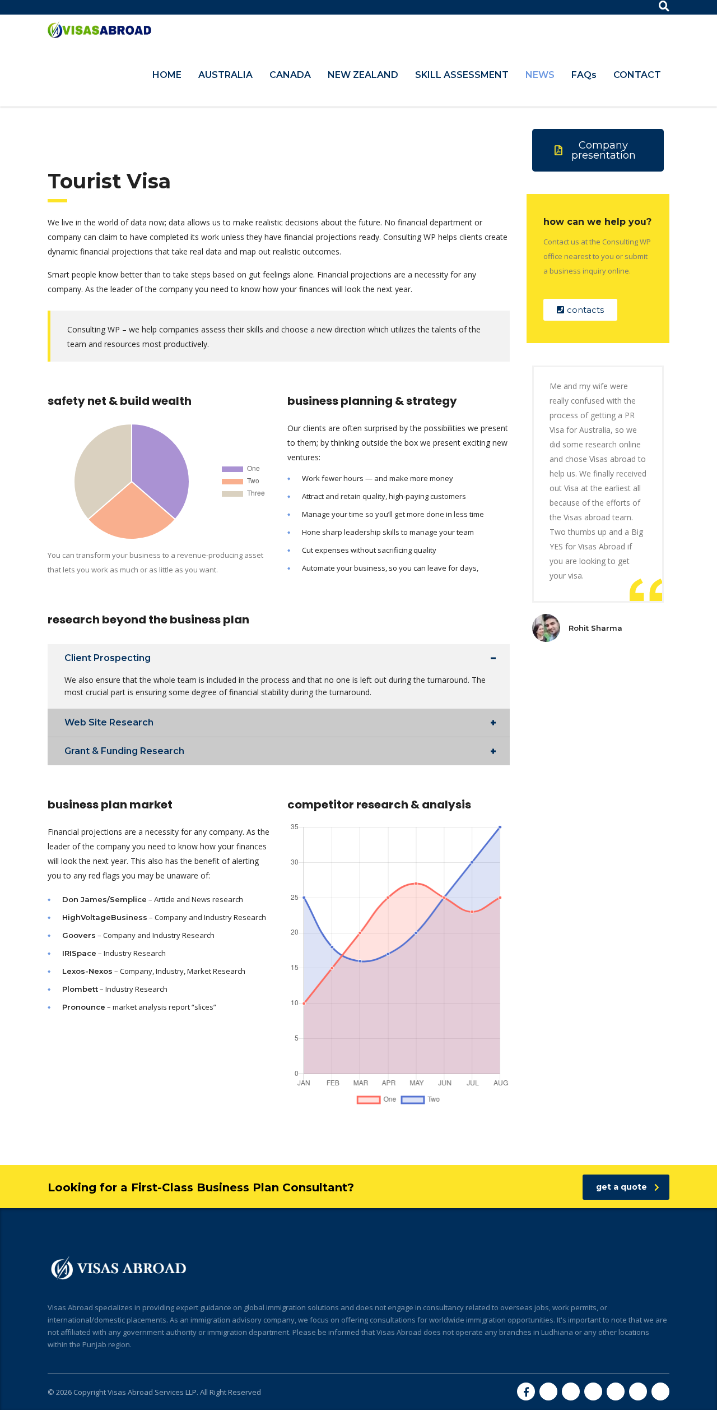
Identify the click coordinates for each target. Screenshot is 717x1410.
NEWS (540, 75)
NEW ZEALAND (363, 75)
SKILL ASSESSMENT (462, 75)
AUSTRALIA (225, 75)
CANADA (290, 75)
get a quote (621, 1187)
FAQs (584, 75)
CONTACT (637, 75)
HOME (166, 75)
